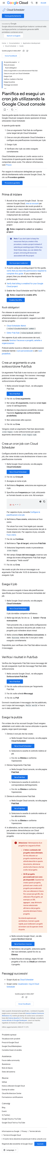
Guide (21, 46)
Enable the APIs (16, 300)
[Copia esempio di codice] (44, 501)
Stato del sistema (8, 1072)
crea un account (32, 203)
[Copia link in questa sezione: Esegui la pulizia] (24, 717)
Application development (31, 43)
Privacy (24, 1131)
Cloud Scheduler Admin (16, 326)
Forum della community (11, 1060)
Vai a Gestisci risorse (23, 944)
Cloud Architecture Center (11, 1093)
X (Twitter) (6, 1115)
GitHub (4, 1082)
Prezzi (9, 165)
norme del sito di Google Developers (14, 1020)
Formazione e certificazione (12, 1097)
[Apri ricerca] (32, 2)
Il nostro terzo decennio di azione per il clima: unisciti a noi (24, 1139)
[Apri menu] (3, 3)
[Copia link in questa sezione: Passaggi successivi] (29, 973)
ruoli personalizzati (25, 351)
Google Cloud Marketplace (12, 1046)
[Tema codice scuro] (40, 501)
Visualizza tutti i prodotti (11, 1039)
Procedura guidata (12, 183)
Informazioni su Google (10, 1131)
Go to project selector (19, 263)
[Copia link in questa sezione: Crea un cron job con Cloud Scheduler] (17, 447)
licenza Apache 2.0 (14, 1018)
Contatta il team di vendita (12, 1050)
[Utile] (23, 51)
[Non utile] (27, 51)
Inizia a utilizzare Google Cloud (13, 1086)
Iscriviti (40, 1144)
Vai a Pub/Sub (15, 394)
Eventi (4, 1111)
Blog (3, 1107)
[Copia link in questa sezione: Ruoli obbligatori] (21, 307)
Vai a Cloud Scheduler (18, 472)
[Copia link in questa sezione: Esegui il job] (19, 584)
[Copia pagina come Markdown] (12, 110)
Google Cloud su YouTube (11, 1119)
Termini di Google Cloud (12, 1135)
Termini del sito (35, 1131)
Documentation (14, 43)
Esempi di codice (8, 1090)
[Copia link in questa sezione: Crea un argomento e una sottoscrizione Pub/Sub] (34, 366)
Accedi (43, 3)
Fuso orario (11, 535)
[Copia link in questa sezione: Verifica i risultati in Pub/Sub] (40, 657)
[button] (27, 230)
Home (4, 43)
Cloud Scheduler (16, 9)
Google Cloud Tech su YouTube (13, 1123)
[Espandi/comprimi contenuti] (18, 62)
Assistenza (6, 1064)
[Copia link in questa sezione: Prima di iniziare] (24, 194)
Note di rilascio (7, 1068)
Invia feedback (11, 56)
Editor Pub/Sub (13, 333)
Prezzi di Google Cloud (10, 1042)
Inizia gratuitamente (13, 16)
